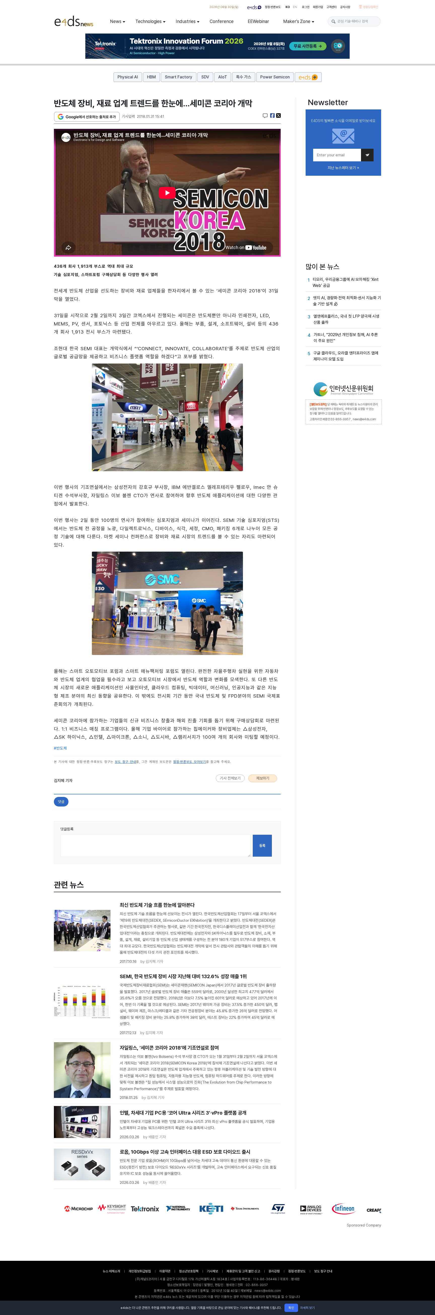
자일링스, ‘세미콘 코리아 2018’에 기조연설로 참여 (169, 1048)
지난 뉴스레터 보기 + (343, 168)
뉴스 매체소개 (111, 1271)
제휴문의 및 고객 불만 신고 (243, 1271)
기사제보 (212, 1271)
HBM (151, 77)
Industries (186, 21)
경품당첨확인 (370, 7)
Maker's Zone (296, 21)
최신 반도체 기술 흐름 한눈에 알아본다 (157, 905)
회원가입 (318, 7)
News (115, 21)
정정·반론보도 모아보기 (189, 762)
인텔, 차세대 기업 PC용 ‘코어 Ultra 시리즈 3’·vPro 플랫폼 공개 (183, 1113)
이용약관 (164, 1271)
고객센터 (332, 7)
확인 (291, 1308)
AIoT (222, 77)
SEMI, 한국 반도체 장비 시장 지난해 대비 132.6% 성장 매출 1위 (183, 976)
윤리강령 (274, 1271)
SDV (205, 77)
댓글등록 (67, 829)
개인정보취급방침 (140, 1271)
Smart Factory (178, 77)
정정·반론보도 (273, 7)
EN (295, 7)
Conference (222, 21)
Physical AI (128, 77)
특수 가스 (243, 77)
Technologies (148, 21)
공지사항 (345, 7)
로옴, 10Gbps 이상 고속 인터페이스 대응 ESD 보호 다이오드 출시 (185, 1152)
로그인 (305, 7)
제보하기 (262, 778)
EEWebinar (258, 21)
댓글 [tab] (61, 801)
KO (287, 7)
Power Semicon (275, 77)
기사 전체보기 (230, 778)
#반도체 (60, 748)
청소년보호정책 (188, 1271)
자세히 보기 (307, 1308)
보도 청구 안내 (125, 762)
